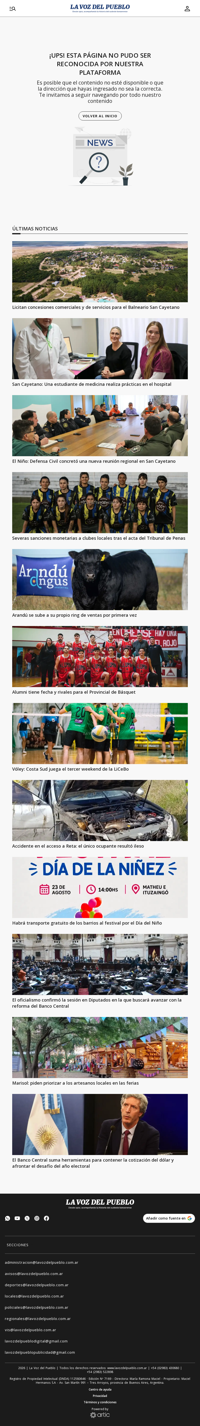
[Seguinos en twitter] (27, 1219)
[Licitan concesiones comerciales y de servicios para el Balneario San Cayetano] (100, 271)
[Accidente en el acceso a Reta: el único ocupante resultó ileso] (100, 810)
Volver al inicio (100, 116)
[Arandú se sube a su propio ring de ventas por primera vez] (100, 579)
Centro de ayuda (100, 1390)
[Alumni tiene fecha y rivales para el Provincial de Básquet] (100, 656)
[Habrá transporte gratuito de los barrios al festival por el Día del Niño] (100, 887)
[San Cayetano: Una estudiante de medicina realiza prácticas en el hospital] (100, 348)
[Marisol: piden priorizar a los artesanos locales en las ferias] (100, 1047)
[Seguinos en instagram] (37, 1219)
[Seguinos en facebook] (46, 1219)
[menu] (37, 8)
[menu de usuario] (187, 8)
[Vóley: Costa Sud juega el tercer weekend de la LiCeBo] (100, 733)
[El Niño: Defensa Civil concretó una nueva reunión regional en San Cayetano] (100, 425)
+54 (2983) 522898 (100, 1372)
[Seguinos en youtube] (17, 1219)
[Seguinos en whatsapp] (7, 1219)
